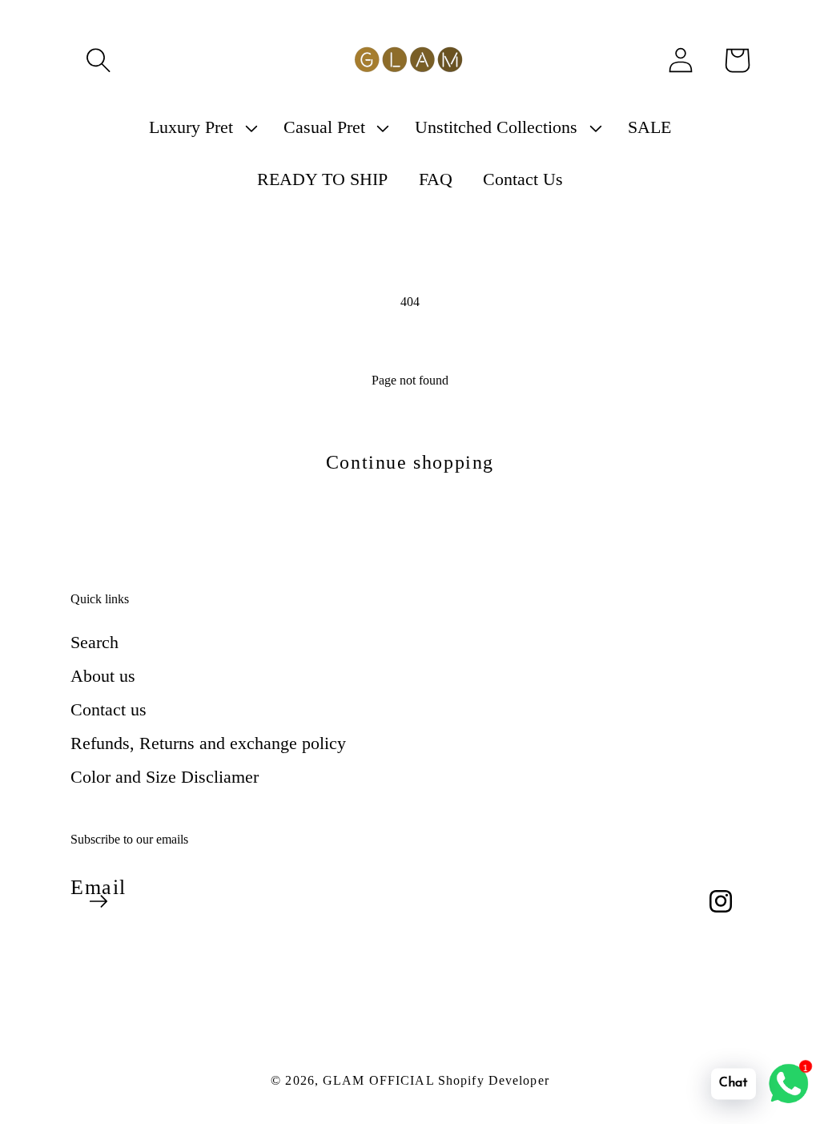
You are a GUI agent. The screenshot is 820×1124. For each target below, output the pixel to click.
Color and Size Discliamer (164, 777)
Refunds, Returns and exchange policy (208, 743)
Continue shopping (410, 462)
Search (94, 642)
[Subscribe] (98, 901)
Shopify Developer (493, 1080)
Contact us (108, 709)
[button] (98, 60)
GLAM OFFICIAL (380, 1080)
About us (102, 676)
